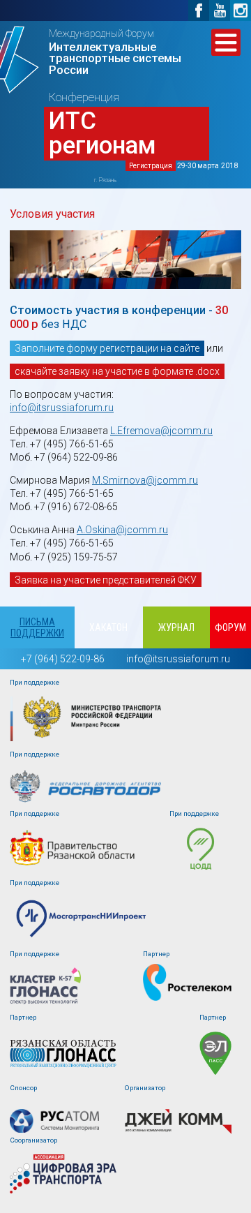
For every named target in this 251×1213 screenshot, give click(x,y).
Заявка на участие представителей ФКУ (106, 580)
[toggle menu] (226, 43)
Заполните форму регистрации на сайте (107, 348)
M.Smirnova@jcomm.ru (145, 480)
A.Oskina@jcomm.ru (122, 529)
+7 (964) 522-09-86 (63, 658)
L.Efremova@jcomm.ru (161, 430)
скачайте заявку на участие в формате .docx (117, 371)
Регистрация (150, 166)
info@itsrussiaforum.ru (62, 407)
